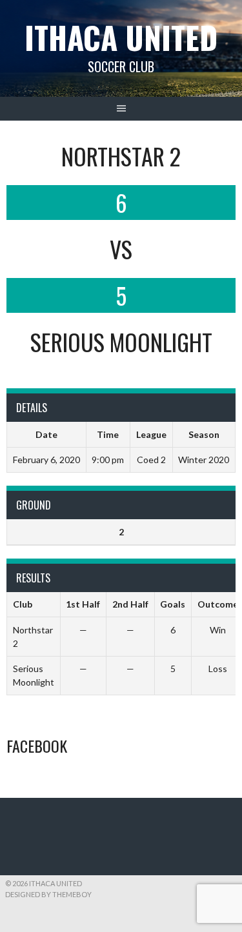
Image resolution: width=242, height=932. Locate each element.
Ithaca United (121, 37)
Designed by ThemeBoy (48, 894)
